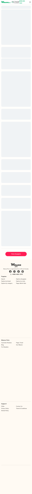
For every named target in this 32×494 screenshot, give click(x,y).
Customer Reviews (6, 342)
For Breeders (4, 347)
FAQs (2, 406)
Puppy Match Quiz (21, 283)
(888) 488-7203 (22, 2)
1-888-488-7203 (17, 274)
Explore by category (6, 283)
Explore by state (20, 281)
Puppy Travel (19, 342)
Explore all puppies (21, 279)
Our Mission (19, 345)
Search (3, 279)
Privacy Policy (5, 408)
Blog (2, 345)
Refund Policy (5, 410)
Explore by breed (6, 281)
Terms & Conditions (21, 408)
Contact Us (19, 406)
